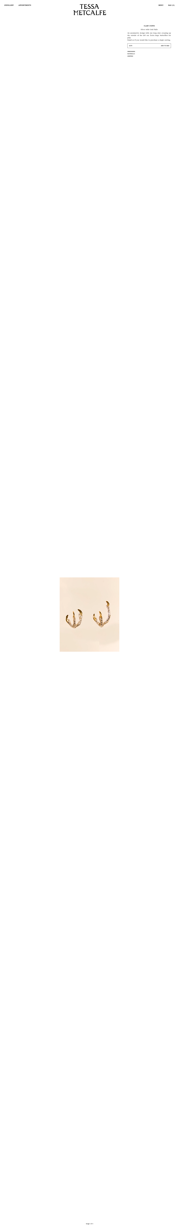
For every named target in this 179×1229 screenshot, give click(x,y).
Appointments (24, 5)
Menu (160, 5)
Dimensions (131, 51)
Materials (131, 54)
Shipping (130, 56)
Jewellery (9, 5)
